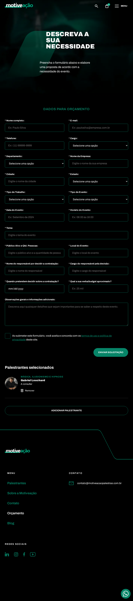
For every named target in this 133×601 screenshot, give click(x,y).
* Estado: (74, 174)
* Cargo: (73, 138)
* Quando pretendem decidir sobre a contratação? (32, 281)
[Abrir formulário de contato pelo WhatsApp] (126, 594)
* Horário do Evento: (80, 210)
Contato (13, 503)
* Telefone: (11, 138)
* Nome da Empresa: (80, 156)
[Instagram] (16, 554)
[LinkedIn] (7, 554)
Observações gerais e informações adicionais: (30, 299)
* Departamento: (14, 156)
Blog (10, 523)
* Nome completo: (14, 121)
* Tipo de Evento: (78, 192)
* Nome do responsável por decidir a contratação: (32, 264)
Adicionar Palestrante (66, 410)
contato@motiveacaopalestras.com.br (99, 483)
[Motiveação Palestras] (19, 6)
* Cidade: (10, 174)
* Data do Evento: (14, 210)
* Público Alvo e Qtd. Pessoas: (21, 246)
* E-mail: (73, 121)
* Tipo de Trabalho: (15, 192)
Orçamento (15, 513)
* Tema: (9, 228)
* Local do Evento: (79, 246)
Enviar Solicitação (110, 352)
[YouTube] (33, 554)
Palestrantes (16, 483)
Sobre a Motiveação (22, 493)
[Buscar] (96, 6)
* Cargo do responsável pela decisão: (89, 264)
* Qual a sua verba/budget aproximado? (90, 281)
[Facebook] (24, 554)
